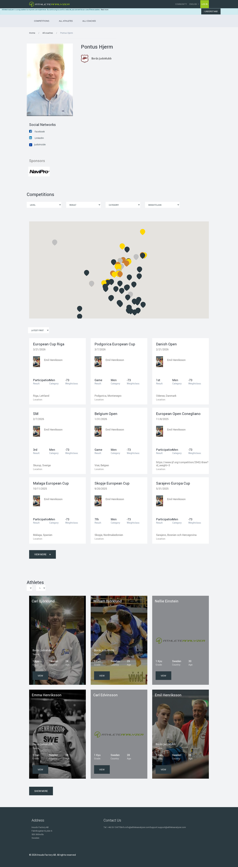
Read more (104, 10)
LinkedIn (39, 138)
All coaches (47, 32)
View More (42, 554)
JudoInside (38, 144)
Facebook (40, 131)
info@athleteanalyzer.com (137, 827)
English (193, 4)
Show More (41, 791)
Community (181, 4)
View (40, 675)
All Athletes (66, 20)
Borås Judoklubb (101, 58)
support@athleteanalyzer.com (172, 827)
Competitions (41, 20)
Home (32, 32)
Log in (205, 4)
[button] (79, 309)
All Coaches (89, 20)
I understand (211, 11)
